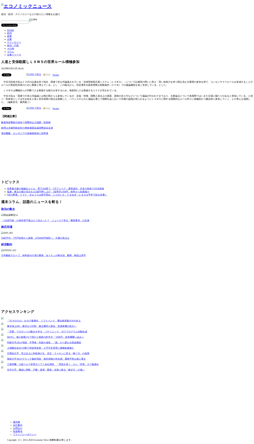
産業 (9, 36)
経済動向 (6, 244)
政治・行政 (13, 45)
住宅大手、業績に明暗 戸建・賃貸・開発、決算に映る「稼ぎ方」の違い (46, 370)
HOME (10, 30)
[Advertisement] (23, 155)
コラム (10, 51)
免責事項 (17, 431)
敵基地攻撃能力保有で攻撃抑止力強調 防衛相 (26, 122)
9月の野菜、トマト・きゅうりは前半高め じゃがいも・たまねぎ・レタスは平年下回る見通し (57, 195)
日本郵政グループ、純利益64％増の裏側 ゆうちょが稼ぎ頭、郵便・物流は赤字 (43, 255)
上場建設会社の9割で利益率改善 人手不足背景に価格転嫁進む (40, 348)
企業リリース (14, 55)
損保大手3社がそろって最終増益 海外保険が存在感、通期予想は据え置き (46, 359)
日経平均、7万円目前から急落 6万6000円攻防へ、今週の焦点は (35, 238)
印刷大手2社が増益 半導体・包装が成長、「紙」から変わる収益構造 (44, 342)
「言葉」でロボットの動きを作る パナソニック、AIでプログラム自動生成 (47, 331)
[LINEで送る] (33, 74)
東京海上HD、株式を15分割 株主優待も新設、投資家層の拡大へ (41, 326)
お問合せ (17, 428)
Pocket (56, 75)
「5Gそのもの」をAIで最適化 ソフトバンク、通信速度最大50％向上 (44, 320)
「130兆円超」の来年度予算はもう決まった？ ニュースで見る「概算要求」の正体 (45, 220)
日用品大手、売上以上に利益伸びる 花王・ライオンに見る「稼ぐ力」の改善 (48, 353)
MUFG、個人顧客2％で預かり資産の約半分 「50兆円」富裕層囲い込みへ (45, 337)
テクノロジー (14, 42)
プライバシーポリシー (24, 434)
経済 (9, 33)
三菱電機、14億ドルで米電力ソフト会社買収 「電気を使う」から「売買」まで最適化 (53, 364)
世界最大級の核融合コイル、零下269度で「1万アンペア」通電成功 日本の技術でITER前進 (55, 188)
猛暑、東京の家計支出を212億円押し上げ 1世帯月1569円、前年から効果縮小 (48, 191)
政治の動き (8, 209)
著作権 (16, 422)
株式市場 (6, 226)
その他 (10, 48)
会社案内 (17, 425)
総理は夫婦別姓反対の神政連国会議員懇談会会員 (27, 128)
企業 (9, 39)
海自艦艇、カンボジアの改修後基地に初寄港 (24, 133)
